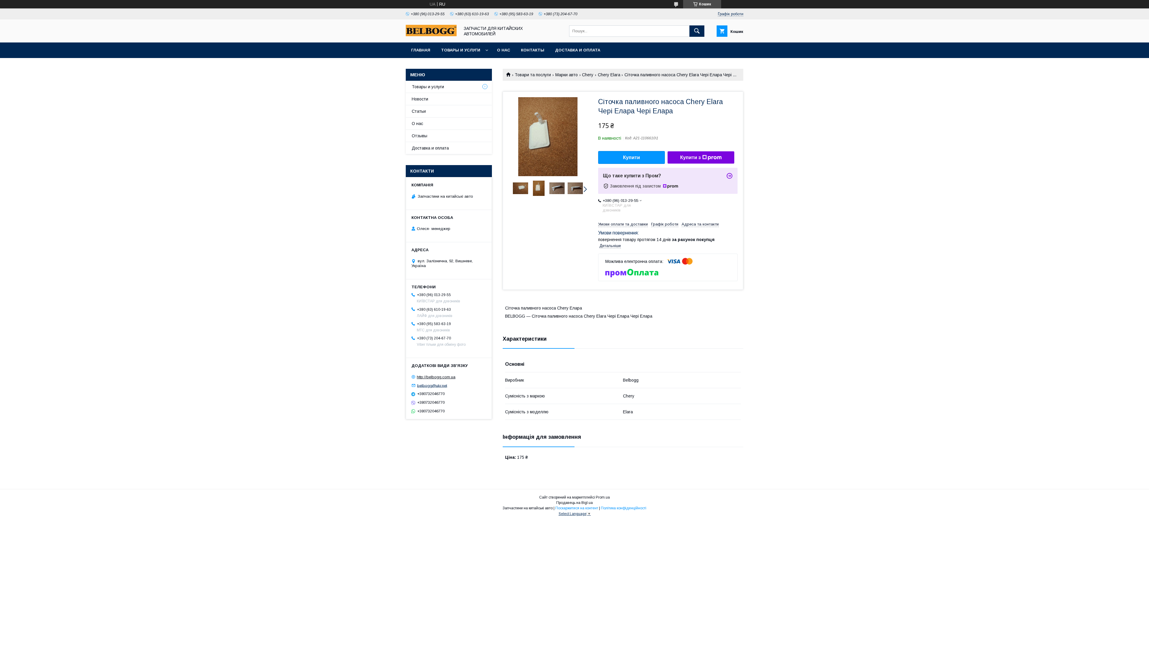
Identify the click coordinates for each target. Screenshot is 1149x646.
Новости (420, 99)
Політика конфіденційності (623, 508)
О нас (503, 50)
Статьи (419, 111)
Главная (420, 50)
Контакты (532, 50)
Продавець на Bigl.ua (574, 503)
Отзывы (419, 135)
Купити (631, 157)
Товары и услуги (460, 50)
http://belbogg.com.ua (436, 377)
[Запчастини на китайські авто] (431, 34)
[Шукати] (696, 31)
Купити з (690, 157)
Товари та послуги (533, 74)
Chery (587, 74)
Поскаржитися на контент (576, 508)
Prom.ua (603, 497)
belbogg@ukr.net (432, 385)
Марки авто (566, 74)
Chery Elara (609, 74)
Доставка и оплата (577, 50)
